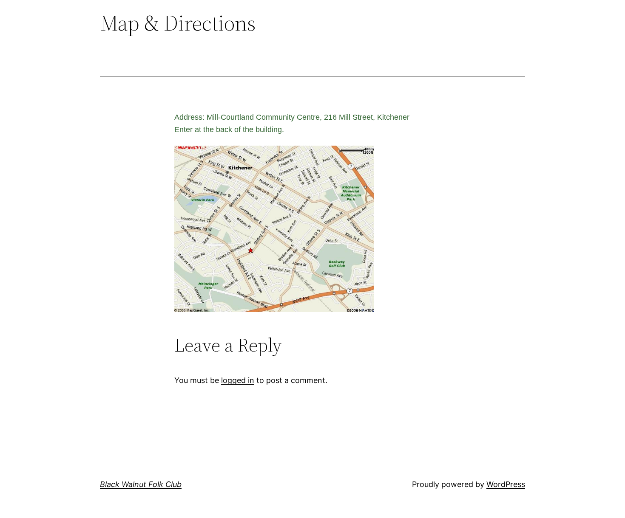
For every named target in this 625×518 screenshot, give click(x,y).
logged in (237, 380)
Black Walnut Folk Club (141, 484)
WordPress (505, 484)
